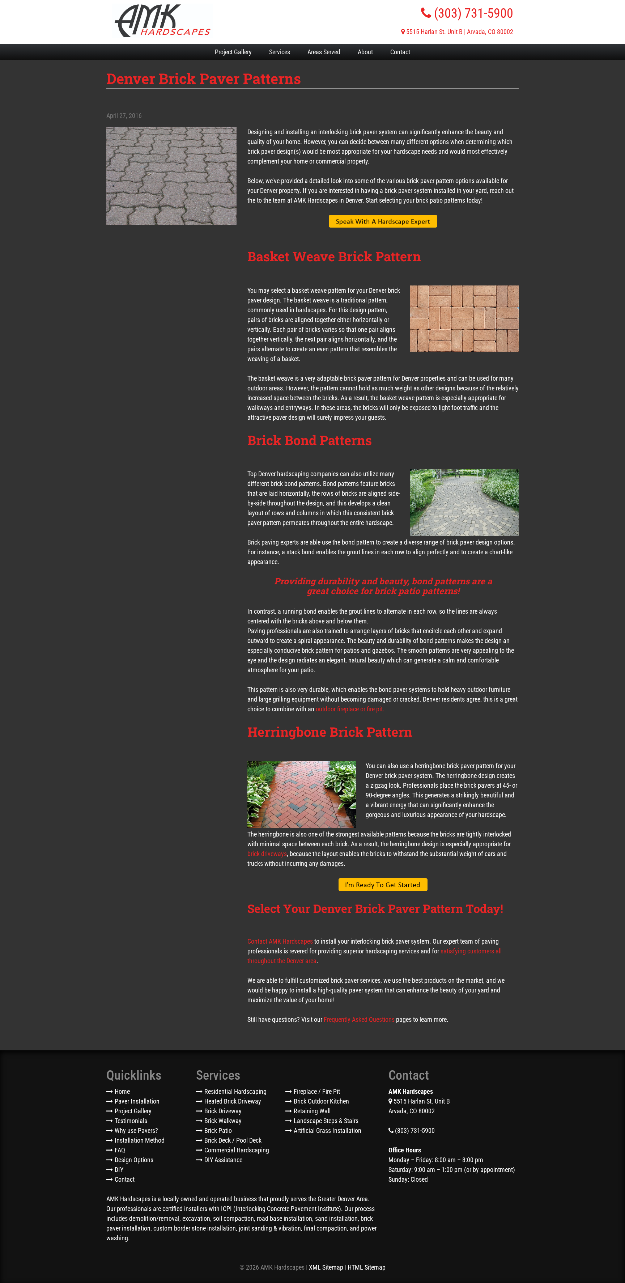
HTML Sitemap (367, 1267)
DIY (119, 1169)
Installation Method (140, 1140)
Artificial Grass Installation (327, 1130)
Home (122, 1091)
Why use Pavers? (136, 1130)
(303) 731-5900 (472, 13)
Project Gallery (233, 52)
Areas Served (323, 52)
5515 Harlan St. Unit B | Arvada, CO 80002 (459, 31)
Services (279, 52)
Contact (400, 52)
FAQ (120, 1150)
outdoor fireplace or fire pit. (350, 709)
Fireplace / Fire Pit (317, 1091)
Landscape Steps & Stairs (326, 1121)
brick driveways (267, 854)
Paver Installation (137, 1101)
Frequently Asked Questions (359, 1019)
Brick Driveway (223, 1111)
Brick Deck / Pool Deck (233, 1140)
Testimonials (131, 1121)
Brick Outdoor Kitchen (321, 1101)
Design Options (134, 1160)
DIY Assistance (223, 1160)
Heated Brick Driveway (232, 1101)
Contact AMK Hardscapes (280, 941)
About (365, 52)
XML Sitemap (326, 1267)
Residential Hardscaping (235, 1091)
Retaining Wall (312, 1111)
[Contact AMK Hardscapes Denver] (383, 221)
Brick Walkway (223, 1121)
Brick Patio (218, 1130)
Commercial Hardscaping (236, 1150)
